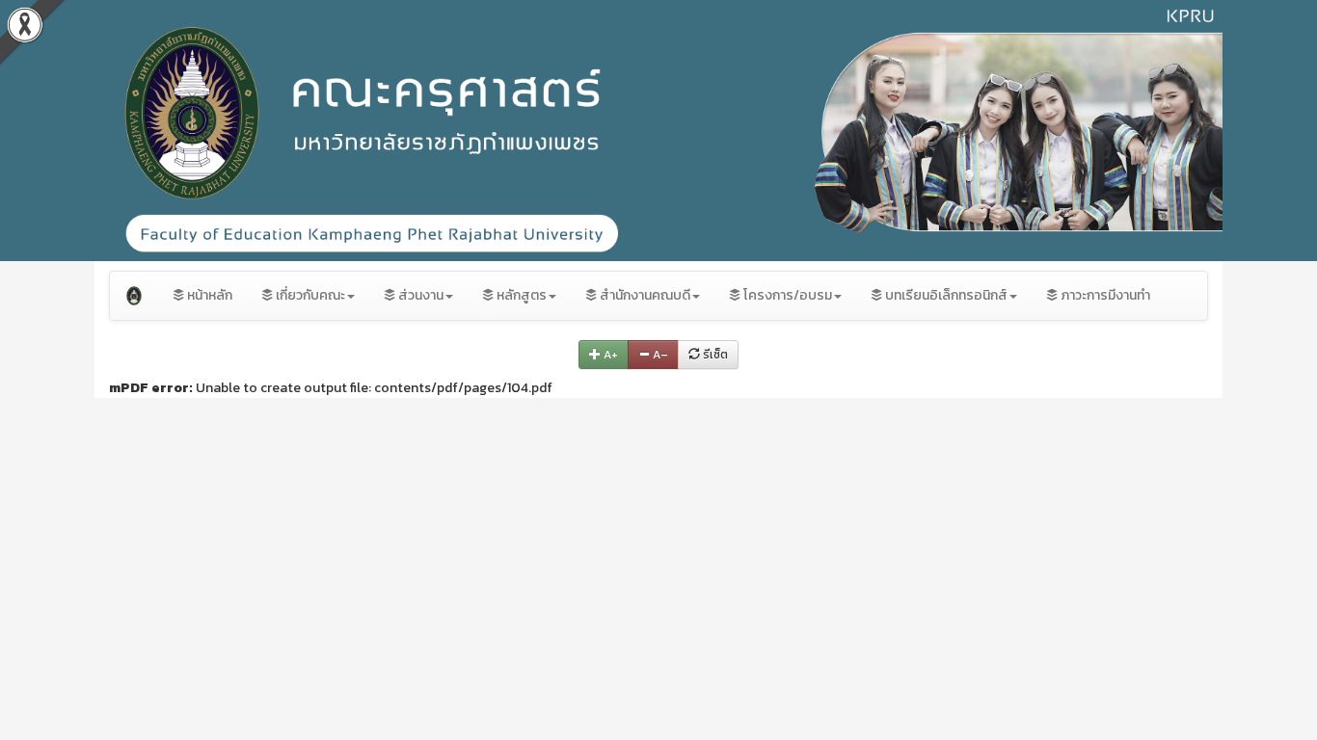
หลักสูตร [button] (520, 295)
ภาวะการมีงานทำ (1104, 295)
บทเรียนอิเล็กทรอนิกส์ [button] (945, 295)
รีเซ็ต (714, 354)
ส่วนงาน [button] (419, 295)
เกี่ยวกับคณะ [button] (309, 295)
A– (659, 354)
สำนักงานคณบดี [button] (643, 295)
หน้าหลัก (208, 295)
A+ (609, 354)
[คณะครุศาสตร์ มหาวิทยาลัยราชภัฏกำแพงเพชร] (134, 296)
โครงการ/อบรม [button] (786, 295)
